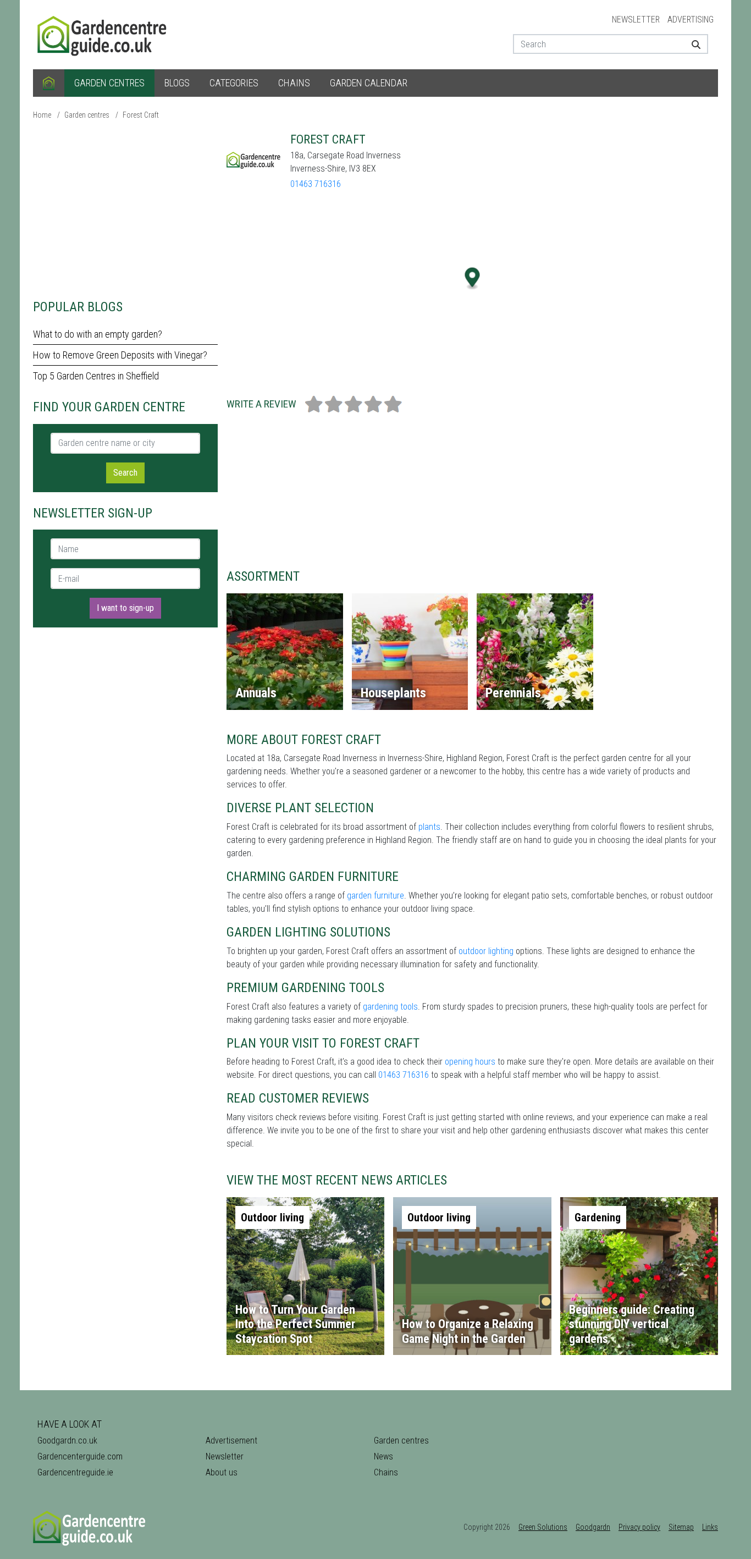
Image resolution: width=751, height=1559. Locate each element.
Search (125, 472)
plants (429, 827)
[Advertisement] (125, 209)
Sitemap (681, 1527)
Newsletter (636, 19)
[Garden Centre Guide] (103, 34)
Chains (294, 83)
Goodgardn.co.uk (67, 1440)
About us (222, 1472)
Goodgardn (593, 1527)
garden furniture (375, 895)
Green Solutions (542, 1527)
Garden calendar (368, 83)
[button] (472, 278)
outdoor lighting (486, 951)
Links (710, 1527)
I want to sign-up (125, 608)
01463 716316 (315, 184)
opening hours (470, 1061)
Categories (233, 83)
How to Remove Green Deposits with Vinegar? (120, 355)
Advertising (690, 19)
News (383, 1456)
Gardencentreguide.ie (75, 1472)
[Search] (692, 44)
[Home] (48, 83)
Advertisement (231, 1440)
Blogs (177, 83)
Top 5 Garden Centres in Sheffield (96, 376)
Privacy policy (639, 1527)
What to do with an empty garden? (97, 334)
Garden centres (109, 83)
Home (42, 115)
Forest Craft (141, 115)
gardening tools (390, 1006)
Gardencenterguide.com (80, 1456)
